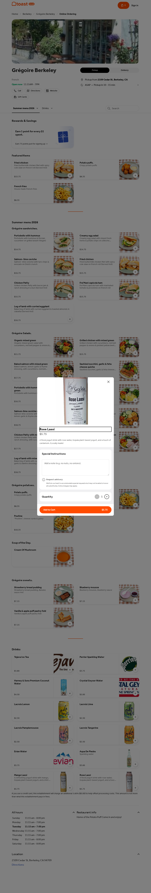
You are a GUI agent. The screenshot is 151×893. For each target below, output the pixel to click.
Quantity (47, 496)
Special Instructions (54, 453)
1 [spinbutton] (102, 496)
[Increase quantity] (106, 496)
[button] (75, 401)
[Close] (108, 382)
